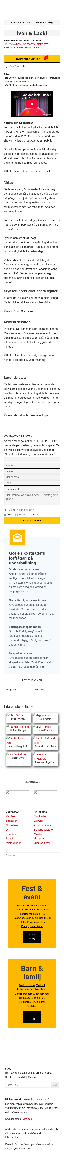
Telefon (22, 514)
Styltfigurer (39, 1001)
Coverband (12, 825)
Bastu (42, 918)
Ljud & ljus (39, 913)
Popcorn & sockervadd (36, 993)
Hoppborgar (41, 838)
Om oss (27, 1118)
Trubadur (11, 821)
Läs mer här (12, 1137)
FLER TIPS (32, 937)
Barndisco (25, 997)
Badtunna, (19, 918)
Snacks (10, 838)
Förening (9, 47)
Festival (31, 44)
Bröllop (21, 44)
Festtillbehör (25, 913)
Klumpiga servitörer (32, 926)
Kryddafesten (26, 11)
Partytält (34, 909)
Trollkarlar (40, 816)
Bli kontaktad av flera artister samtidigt (32, 22)
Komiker (11, 834)
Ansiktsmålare (42, 825)
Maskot (38, 834)
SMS (35, 514)
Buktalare (32, 1006)
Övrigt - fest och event (29, 47)
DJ (16, 909)
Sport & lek (31, 918)
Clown (18, 993)
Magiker (11, 816)
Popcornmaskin (36, 922)
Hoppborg (40, 989)
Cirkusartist (25, 1001)
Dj (7, 829)
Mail (9, 514)
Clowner (39, 821)
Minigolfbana (14, 843)
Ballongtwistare (43, 829)
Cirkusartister (42, 843)
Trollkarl (19, 905)
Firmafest (42, 44)
